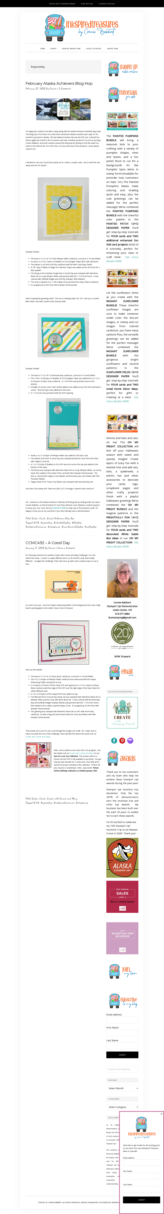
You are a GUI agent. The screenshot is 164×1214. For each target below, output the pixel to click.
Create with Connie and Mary (38, 736)
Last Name (112, 1040)
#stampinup (54, 526)
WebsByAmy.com (119, 1202)
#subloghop (91, 526)
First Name (112, 1027)
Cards (42, 518)
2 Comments (65, 88)
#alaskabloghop (62, 522)
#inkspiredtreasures (36, 526)
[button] (123, 46)
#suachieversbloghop (72, 526)
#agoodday (46, 522)
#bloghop (77, 522)
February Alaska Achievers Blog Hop (59, 83)
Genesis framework (89, 1202)
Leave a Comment (66, 547)
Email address (114, 1014)
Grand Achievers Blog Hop (60, 518)
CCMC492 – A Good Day (48, 542)
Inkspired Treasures (82, 28)
